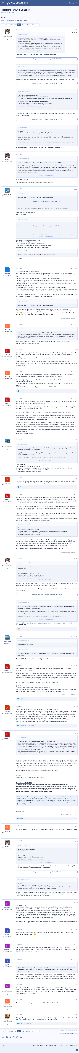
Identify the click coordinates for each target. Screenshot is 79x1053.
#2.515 (76, 706)
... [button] (9, 25)
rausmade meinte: (22, 964)
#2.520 (76, 929)
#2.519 (76, 902)
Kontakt (34, 1045)
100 (15, 25)
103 (27, 25)
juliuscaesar (7, 641)
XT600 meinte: (22, 193)
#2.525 (76, 1015)
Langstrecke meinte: (23, 91)
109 (33, 25)
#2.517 (76, 826)
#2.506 (76, 350)
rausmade (7, 907)
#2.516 (76, 733)
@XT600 (18, 686)
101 (19, 25)
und (26, 725)
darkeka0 (7, 355)
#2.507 (76, 371)
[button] (3, 3)
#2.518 (76, 841)
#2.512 (76, 558)
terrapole (7, 273)
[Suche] (76, 3)
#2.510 (76, 478)
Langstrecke (7, 194)
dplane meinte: (21, 66)
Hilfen (67, 1045)
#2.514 (76, 665)
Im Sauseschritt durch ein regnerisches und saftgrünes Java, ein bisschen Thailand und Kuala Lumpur (48, 797)
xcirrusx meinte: (22, 737)
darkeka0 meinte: (22, 127)
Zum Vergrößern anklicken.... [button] (40, 51)
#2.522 (76, 959)
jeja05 (7, 934)
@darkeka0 (19, 271)
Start (71, 1045)
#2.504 (76, 268)
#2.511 (76, 494)
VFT (3, 1045)
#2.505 (76, 324)
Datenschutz (61, 1045)
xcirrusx (7, 483)
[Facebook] (77, 1050)
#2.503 (76, 189)
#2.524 (76, 1000)
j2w (7, 1020)
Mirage (4, 12)
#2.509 (76, 440)
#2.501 (76, 30)
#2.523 (76, 985)
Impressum (40, 1045)
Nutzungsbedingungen (50, 1045)
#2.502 (76, 154)
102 (23, 25)
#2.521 (76, 944)
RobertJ (7, 330)
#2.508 (76, 398)
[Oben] (74, 1045)
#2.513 (76, 636)
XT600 (7, 35)
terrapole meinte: (22, 34)
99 (12, 25)
